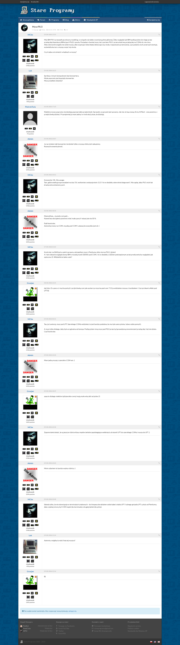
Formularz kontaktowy (102, 626)
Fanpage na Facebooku (67, 626)
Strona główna (28, 20)
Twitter (61, 631)
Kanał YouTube (64, 628)
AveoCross (27, 628)
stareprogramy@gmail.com (103, 628)
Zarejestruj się (24, 2)
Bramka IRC (35, 2)
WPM (25, 631)
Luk (30, 70)
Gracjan (30, 283)
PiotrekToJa (30, 107)
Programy (55, 20)
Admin (30, 139)
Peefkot (26, 626)
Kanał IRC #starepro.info (103, 631)
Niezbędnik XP (92, 20)
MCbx (30, 34)
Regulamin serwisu (134, 626)
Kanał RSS (62, 633)
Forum (42, 20)
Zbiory (77, 20)
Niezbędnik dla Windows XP (137, 631)
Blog (67, 20)
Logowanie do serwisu (152, 2)
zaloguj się (72, 611)
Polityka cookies (133, 628)
